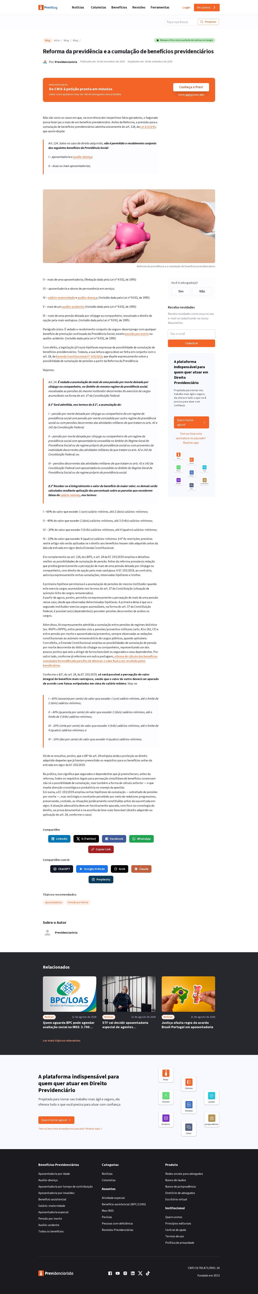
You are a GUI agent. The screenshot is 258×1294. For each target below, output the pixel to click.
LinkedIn (61, 839)
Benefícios (119, 7)
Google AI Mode (94, 869)
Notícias (78, 7)
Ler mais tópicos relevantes (61, 1041)
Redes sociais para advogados (184, 1173)
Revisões (138, 7)
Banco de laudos (175, 1180)
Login (186, 7)
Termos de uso (174, 1236)
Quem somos (173, 1217)
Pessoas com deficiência (117, 1223)
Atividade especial (113, 1198)
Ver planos (204, 7)
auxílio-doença (82, 157)
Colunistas (98, 7)
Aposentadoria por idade (54, 1173)
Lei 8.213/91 (148, 127)
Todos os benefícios (51, 1231)
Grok (122, 869)
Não (202, 291)
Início (57, 40)
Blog (66, 40)
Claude (143, 869)
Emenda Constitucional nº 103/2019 (79, 356)
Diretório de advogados (180, 1193)
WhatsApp (144, 839)
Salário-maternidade (51, 1206)
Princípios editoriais (178, 1223)
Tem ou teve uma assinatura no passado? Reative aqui (191, 438)
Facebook (116, 839)
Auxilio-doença (48, 1180)
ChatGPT (64, 869)
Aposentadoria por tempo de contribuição (65, 1186)
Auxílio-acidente (48, 1225)
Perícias (107, 1217)
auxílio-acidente (73, 307)
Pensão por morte (50, 1218)
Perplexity (103, 879)
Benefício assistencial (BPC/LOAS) (124, 1204)
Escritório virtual (176, 1199)
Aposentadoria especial (53, 1212)
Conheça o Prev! (191, 87)
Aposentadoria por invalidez (56, 1193)
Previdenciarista (66, 62)
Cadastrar (191, 343)
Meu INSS (108, 1210)
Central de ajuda (175, 1230)
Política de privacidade (179, 1242)
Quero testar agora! (185, 422)
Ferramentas (160, 7)
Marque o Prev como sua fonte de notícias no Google (186, 40)
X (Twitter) (88, 839)
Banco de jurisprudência (180, 1186)
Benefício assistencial (52, 1199)
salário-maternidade (61, 298)
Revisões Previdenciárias (117, 1230)
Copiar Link (103, 849)
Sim (181, 291)
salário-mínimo (70, 495)
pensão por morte (137, 334)
